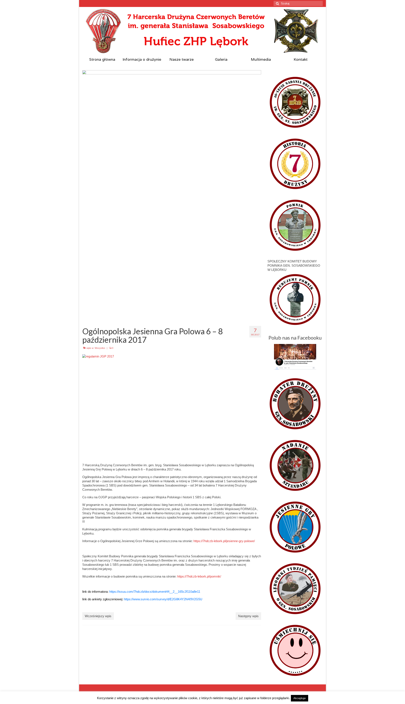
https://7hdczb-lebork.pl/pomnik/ (199, 576)
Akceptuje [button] (299, 698)
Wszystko (100, 348)
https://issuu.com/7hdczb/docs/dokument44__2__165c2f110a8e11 (154, 591)
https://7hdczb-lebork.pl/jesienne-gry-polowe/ (224, 541)
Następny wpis (248, 616)
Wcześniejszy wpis (98, 616)
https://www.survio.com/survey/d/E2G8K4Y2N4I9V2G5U (163, 599)
